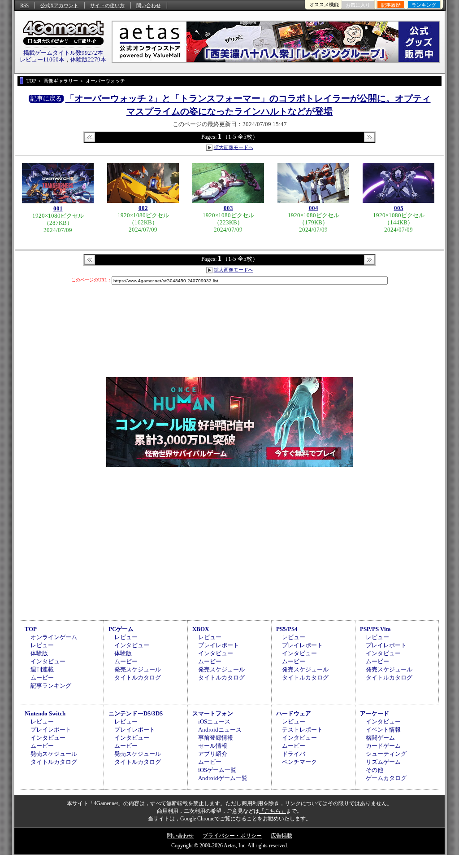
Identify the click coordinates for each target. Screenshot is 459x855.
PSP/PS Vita (375, 629)
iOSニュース (214, 721)
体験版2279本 (88, 59)
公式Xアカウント (59, 5)
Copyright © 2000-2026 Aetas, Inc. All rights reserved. (229, 845)
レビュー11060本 (42, 59)
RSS (24, 5)
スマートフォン (212, 713)
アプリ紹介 (212, 753)
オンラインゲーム (53, 637)
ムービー (42, 677)
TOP (31, 629)
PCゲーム (121, 629)
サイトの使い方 (107, 5)
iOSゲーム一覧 (217, 770)
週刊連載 (42, 669)
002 (143, 208)
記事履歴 (391, 5)
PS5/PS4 (287, 629)
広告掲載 (281, 836)
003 (228, 208)
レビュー (42, 645)
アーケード (374, 713)
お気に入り (358, 5)
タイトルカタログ (137, 677)
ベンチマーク (299, 762)
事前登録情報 (215, 737)
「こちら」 (272, 811)
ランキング (423, 5)
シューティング (386, 753)
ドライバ (293, 753)
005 (398, 208)
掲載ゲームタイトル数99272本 (63, 52)
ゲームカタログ (386, 778)
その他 (374, 770)
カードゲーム (383, 745)
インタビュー (47, 661)
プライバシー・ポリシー (232, 836)
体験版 (39, 653)
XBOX (200, 629)
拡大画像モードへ (233, 147)
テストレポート (302, 729)
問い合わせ (148, 5)
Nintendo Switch (45, 713)
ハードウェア (293, 713)
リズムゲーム (383, 762)
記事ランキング (50, 685)
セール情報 (212, 745)
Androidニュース (220, 729)
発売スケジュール (137, 669)
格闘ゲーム (380, 737)
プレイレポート (218, 645)
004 (313, 208)
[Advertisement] (229, 542)
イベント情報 (383, 729)
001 (58, 208)
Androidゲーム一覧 (222, 778)
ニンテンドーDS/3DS (135, 713)
